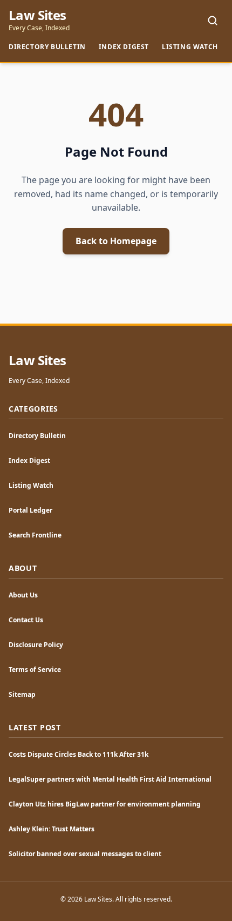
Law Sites (37, 15)
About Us (23, 595)
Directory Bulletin (47, 46)
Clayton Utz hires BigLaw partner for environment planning (105, 804)
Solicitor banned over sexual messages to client (85, 853)
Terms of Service (35, 669)
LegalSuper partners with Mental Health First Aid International (110, 779)
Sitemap (22, 694)
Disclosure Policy (36, 644)
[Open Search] (212, 20)
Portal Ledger (30, 510)
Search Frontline (35, 535)
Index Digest (124, 46)
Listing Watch (190, 46)
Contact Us (26, 619)
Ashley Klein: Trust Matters (51, 828)
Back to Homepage (116, 241)
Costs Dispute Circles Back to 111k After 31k (78, 754)
